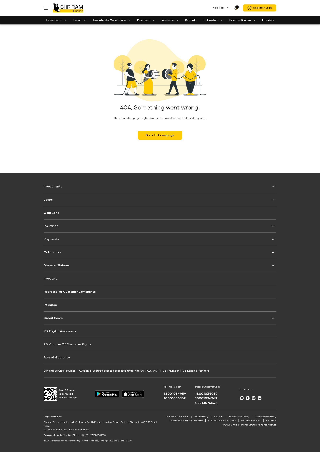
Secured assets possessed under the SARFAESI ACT (125, 371)
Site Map (218, 417)
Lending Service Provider (59, 371)
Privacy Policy (201, 417)
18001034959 (175, 394)
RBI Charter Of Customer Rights (67, 344)
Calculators (211, 20)
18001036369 (175, 398)
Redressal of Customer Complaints (70, 291)
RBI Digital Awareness (60, 331)
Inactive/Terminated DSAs (222, 420)
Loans (77, 20)
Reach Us (271, 420)
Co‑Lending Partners (196, 371)
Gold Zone (51, 212)
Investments (54, 20)
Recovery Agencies (251, 420)
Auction (84, 371)
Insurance (168, 20)
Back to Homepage (160, 135)
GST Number (171, 371)
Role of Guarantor (57, 357)
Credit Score (53, 318)
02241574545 (206, 403)
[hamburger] (48, 8)
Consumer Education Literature (186, 420)
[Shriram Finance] (68, 8)
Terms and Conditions (177, 417)
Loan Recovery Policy (265, 417)
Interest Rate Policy (239, 417)
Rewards (190, 20)
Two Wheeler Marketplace (109, 20)
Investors (268, 20)
